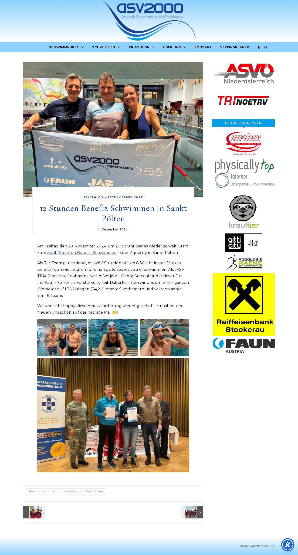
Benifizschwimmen (42, 491)
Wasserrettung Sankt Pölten (83, 491)
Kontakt (203, 47)
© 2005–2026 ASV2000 (257, 546)
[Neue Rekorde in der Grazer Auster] (33, 512)
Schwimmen (103, 47)
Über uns (172, 47)
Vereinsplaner (234, 47)
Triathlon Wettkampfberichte (113, 197)
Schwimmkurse (64, 47)
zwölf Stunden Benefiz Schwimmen (82, 252)
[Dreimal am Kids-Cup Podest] (192, 512)
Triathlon (139, 47)
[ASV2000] (149, 21)
